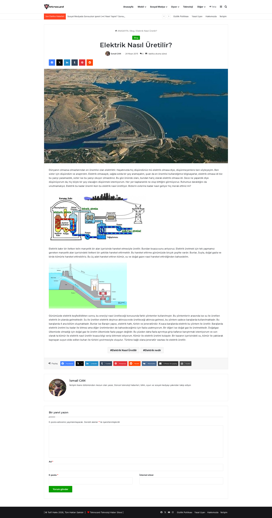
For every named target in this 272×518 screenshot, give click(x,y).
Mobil (141, 6)
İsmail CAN (116, 53)
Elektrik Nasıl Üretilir (124, 350)
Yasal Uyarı (197, 16)
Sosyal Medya (157, 6)
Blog (132, 31)
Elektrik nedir (153, 350)
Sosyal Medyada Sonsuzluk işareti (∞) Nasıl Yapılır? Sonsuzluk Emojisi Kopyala (105, 16)
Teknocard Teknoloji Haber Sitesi (106, 512)
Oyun (174, 6)
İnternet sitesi (146, 475)
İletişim (223, 16)
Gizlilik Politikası (181, 16)
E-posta (53, 475)
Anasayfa (128, 6)
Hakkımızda (211, 16)
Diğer (200, 6)
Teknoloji (188, 6)
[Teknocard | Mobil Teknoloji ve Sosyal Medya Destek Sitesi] (54, 6)
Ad (51, 461)
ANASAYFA (122, 31)
